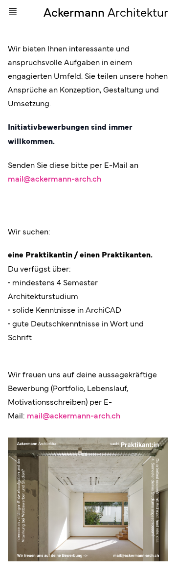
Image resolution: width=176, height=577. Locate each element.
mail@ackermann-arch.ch (54, 178)
